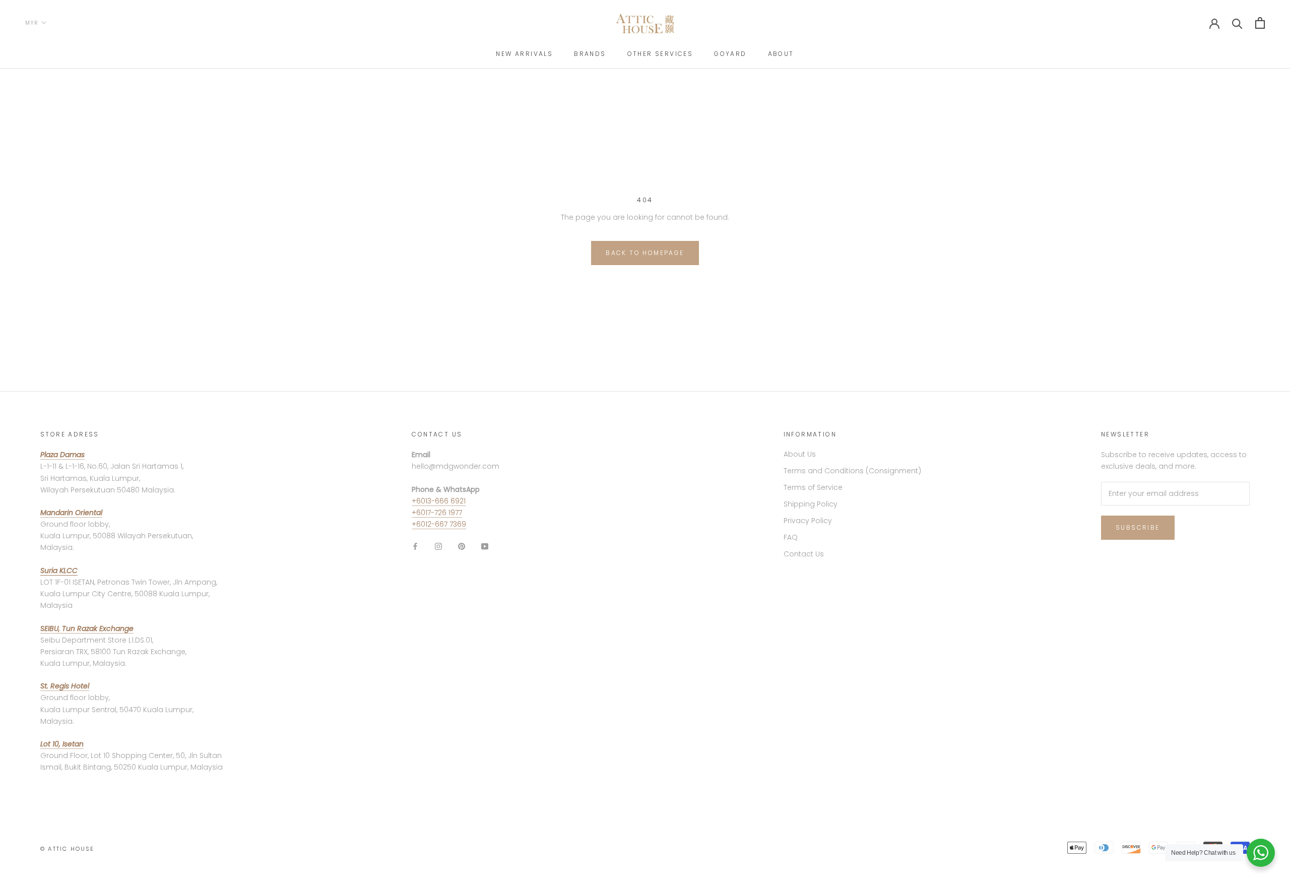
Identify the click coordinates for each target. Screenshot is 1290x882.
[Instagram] (438, 546)
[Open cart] (1260, 23)
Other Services (660, 53)
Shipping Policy (810, 504)
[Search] (1237, 23)
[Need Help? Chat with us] (1261, 853)
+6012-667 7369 (439, 524)
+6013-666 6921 (439, 501)
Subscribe (1138, 527)
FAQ (791, 537)
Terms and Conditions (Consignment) (852, 471)
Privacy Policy (808, 521)
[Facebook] (415, 546)
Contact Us (804, 554)
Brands (590, 53)
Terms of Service (813, 487)
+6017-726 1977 (437, 513)
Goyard (730, 53)
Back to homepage (645, 252)
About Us (800, 454)
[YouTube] (484, 546)
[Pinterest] (461, 546)
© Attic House (67, 849)
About (781, 53)
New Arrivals (524, 53)
